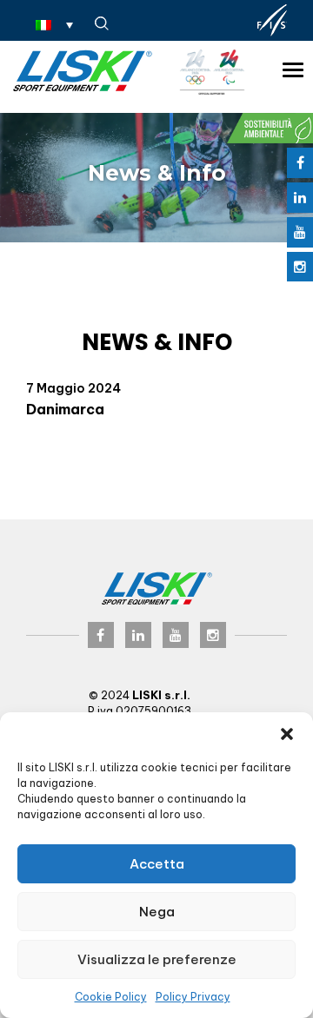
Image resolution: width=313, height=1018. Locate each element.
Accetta (157, 864)
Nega (157, 911)
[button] (287, 734)
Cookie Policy (111, 996)
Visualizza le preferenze (156, 959)
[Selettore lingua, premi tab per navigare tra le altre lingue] (54, 24)
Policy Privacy (193, 996)
